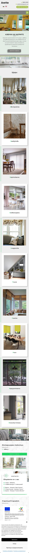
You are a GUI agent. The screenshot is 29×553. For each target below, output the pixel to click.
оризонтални (14, 388)
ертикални (14, 177)
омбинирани (14, 213)
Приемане (14, 539)
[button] (27, 522)
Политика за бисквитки (8, 551)
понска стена (14, 423)
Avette (5, 2)
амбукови (14, 141)
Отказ (14, 543)
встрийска (14, 107)
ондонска (14, 248)
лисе (14, 282)
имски (14, 318)
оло (14, 352)
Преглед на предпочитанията (14, 547)
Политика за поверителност (19, 551)
